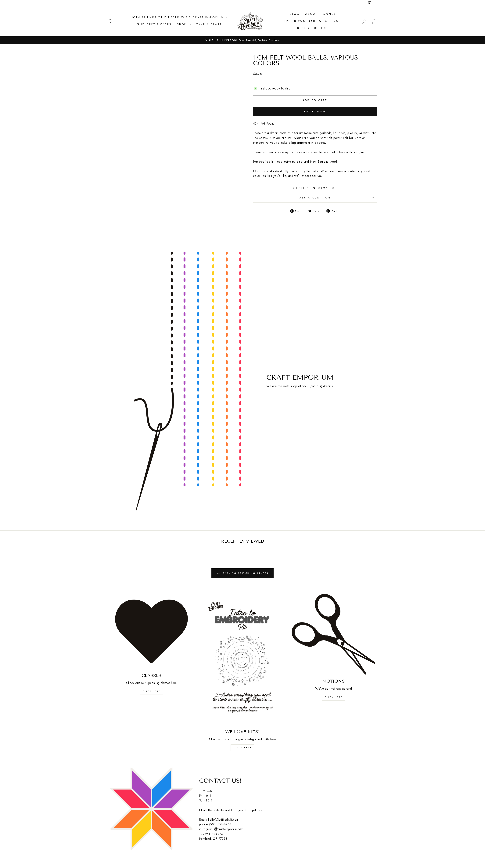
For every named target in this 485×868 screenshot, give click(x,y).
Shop (182, 24)
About (311, 14)
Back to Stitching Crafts (245, 573)
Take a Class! (209, 24)
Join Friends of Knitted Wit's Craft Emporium (178, 17)
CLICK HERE (151, 691)
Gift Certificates (154, 24)
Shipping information (315, 188)
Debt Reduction (312, 28)
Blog (295, 14)
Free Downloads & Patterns (312, 21)
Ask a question (315, 197)
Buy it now (315, 111)
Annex (329, 14)
